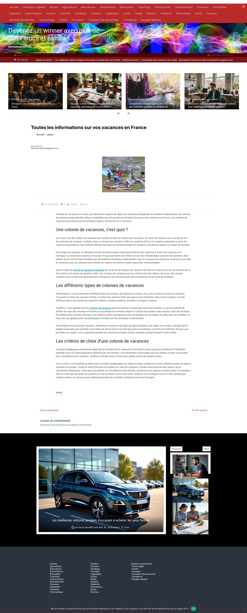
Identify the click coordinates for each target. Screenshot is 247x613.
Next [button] (206, 448)
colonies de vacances (100, 308)
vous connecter (58, 425)
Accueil (14, 7)
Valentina (38, 146)
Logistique (111, 13)
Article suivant (199, 410)
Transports (129, 19)
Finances (202, 7)
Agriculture (69, 7)
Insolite (50, 13)
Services (212, 13)
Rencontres (183, 13)
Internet (65, 13)
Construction (162, 7)
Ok (193, 608)
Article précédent (49, 410)
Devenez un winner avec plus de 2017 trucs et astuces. (53, 34)
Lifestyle (96, 13)
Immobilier (220, 7)
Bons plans (127, 7)
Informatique (33, 13)
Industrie (15, 13)
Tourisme (78, 19)
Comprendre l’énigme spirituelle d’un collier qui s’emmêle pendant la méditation (93, 105)
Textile (63, 19)
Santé (198, 13)
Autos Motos (107, 7)
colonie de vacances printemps (88, 270)
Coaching (144, 7)
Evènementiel (184, 7)
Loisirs (127, 13)
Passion (151, 13)
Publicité (166, 13)
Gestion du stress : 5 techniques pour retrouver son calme (116, 60)
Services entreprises (21, 19)
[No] (243, 608)
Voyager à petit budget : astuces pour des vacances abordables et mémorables (34, 105)
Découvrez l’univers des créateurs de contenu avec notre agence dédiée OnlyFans (153, 105)
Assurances (88, 7)
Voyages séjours (151, 19)
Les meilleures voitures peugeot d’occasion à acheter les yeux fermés (54, 60)
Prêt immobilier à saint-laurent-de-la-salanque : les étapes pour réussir (101, 520)
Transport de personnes (103, 19)
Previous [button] (176, 448)
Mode (138, 13)
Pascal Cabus (82, 527)
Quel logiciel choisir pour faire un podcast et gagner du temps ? (176, 60)
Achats (53, 7)
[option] (116, 59)
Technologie (47, 19)
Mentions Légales (34, 7)
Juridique (80, 13)
